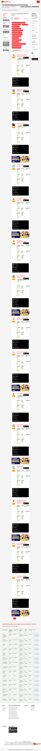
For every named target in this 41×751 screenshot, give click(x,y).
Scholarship (16, 80)
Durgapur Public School (22, 576)
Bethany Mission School (22, 352)
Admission (16, 78)
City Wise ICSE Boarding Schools (13, 713)
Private (5, 50)
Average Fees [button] (5, 29)
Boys (8, 20)
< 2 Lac (7, 32)
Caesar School (21, 124)
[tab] (6, 18)
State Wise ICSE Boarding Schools (13, 712)
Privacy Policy (4, 708)
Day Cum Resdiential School (6, 43)
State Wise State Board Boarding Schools (14, 717)
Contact (16, 83)
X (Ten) (9, 26)
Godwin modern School (22, 199)
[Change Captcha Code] (34, 53)
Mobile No (34, 30)
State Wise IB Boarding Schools (13, 709)
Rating (26, 18)
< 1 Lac (4, 32)
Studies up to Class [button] (5, 23)
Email (33, 25)
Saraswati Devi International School (21, 502)
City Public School (23, 393)
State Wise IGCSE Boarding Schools (13, 714)
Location (33, 47)
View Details (16, 85)
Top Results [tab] (16, 17)
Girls (4, 20)
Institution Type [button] (6, 40)
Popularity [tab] (16, 18)
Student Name (35, 21)
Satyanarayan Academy (21, 544)
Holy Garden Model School (21, 276)
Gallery (15, 81)
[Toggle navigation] (38, 2)
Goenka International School (21, 241)
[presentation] (17, 17)
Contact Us (35, 59)
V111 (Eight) (5, 26)
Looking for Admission (34, 35)
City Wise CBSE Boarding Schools (13, 708)
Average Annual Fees (34, 41)
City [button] (3, 34)
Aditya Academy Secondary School (23, 55)
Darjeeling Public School (22, 425)
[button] (6, 37)
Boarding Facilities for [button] (5, 17)
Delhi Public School (20, 467)
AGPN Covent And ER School (22, 318)
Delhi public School (20, 165)
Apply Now (26, 57)
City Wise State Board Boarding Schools (14, 718)
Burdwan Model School (22, 90)
